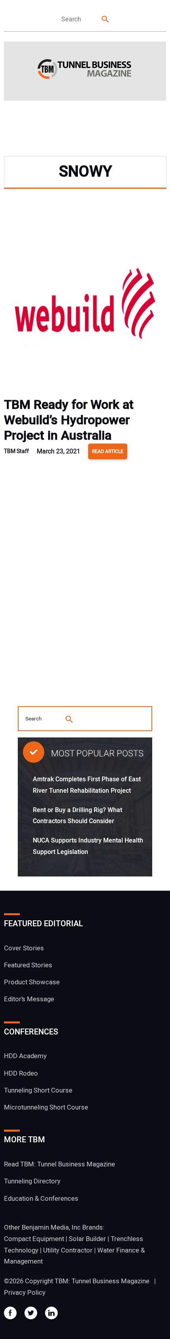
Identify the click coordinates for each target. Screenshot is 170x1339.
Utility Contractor (68, 1250)
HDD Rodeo (21, 1073)
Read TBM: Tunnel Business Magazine (59, 1164)
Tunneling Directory (32, 1181)
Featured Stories (28, 965)
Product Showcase (32, 982)
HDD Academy (25, 1056)
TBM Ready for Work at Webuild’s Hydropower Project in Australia (69, 420)
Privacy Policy (24, 1293)
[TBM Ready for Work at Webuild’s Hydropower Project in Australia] (85, 306)
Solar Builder (87, 1239)
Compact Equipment (34, 1239)
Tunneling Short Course (38, 1090)
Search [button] (106, 20)
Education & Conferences (41, 1199)
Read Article (107, 451)
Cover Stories (24, 948)
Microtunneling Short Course (46, 1107)
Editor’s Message (29, 999)
